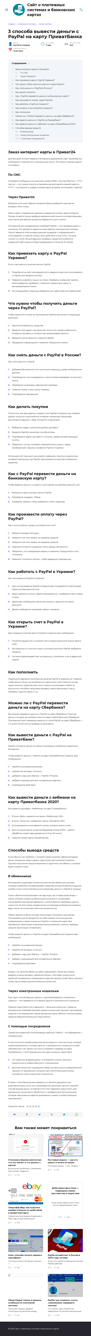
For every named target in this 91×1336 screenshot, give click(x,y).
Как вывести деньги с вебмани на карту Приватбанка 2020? (45, 124)
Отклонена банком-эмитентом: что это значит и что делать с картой (24, 1162)
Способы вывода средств (28, 128)
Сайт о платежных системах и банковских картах (51, 9)
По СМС (24, 73)
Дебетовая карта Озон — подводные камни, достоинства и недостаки (65, 1191)
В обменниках (27, 132)
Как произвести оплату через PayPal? (34, 100)
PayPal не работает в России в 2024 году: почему (64, 1256)
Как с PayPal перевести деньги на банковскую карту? (42, 96)
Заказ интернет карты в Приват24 (32, 69)
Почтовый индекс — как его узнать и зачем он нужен (63, 1161)
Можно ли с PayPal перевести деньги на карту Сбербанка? (44, 116)
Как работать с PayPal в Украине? (32, 104)
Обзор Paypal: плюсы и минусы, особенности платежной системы (25, 1303)
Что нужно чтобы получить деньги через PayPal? (39, 84)
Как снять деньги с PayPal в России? (33, 88)
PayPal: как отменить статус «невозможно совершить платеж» (63, 1303)
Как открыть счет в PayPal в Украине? (34, 108)
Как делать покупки (25, 92)
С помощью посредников (32, 139)
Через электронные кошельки (34, 135)
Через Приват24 (28, 76)
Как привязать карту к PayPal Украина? (35, 80)
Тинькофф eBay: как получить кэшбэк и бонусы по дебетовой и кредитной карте (25, 1210)
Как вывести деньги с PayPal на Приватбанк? (38, 120)
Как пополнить (22, 112)
